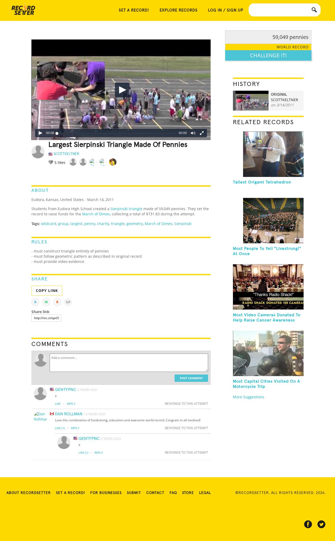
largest (76, 223)
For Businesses (106, 493)
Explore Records (179, 10)
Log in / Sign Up (225, 10)
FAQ (173, 493)
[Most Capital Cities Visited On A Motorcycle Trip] (268, 353)
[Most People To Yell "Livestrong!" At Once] (268, 220)
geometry (134, 223)
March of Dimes (96, 213)
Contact (155, 493)
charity (103, 223)
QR (68, 302)
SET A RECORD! (134, 10)
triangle (118, 223)
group (63, 223)
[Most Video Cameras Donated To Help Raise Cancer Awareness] (268, 287)
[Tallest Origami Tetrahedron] (268, 154)
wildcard (48, 223)
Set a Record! (70, 493)
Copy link (47, 290)
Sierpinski (183, 223)
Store (188, 493)
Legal (205, 493)
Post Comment (191, 378)
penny (89, 223)
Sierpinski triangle (126, 208)
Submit (134, 493)
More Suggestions (248, 396)
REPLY (71, 404)
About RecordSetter (29, 493)
